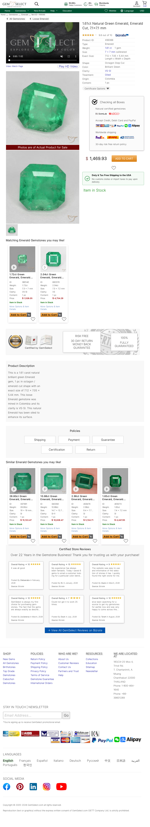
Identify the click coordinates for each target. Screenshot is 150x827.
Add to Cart (124, 158)
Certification (57, 449)
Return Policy (38, 659)
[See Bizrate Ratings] (122, 35)
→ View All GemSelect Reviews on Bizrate (75, 630)
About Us (63, 659)
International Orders (41, 683)
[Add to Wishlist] (114, 168)
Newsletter (92, 671)
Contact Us (64, 667)
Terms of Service (40, 675)
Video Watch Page (14, 66)
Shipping (40, 440)
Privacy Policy (38, 671)
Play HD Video (68, 66)
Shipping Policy (39, 667)
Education (67, 11)
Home (7, 11)
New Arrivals (39, 11)
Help (54, 10)
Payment (74, 440)
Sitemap (90, 667)
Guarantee (108, 440)
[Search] (37, 4)
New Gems (9, 659)
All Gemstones (11, 663)
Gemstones (22, 10)
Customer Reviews (68, 663)
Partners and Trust (68, 671)
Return (91, 449)
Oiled (108, 74)
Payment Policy (39, 663)
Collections (92, 659)
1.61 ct (108, 48)
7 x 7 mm (110, 51)
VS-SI (108, 70)
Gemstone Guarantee (42, 679)
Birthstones (9, 667)
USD (142, 11)
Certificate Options (95, 88)
